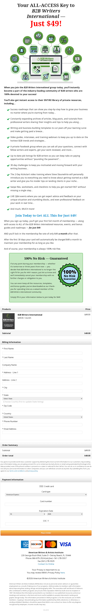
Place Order (46, 533)
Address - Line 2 (9, 380)
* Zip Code (7, 405)
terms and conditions (17, 471)
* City (4, 387)
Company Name (9, 365)
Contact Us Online (46, 564)
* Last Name (8, 357)
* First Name (8, 348)
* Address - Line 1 (10, 372)
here (62, 572)
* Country (6, 413)
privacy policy (33, 471)
